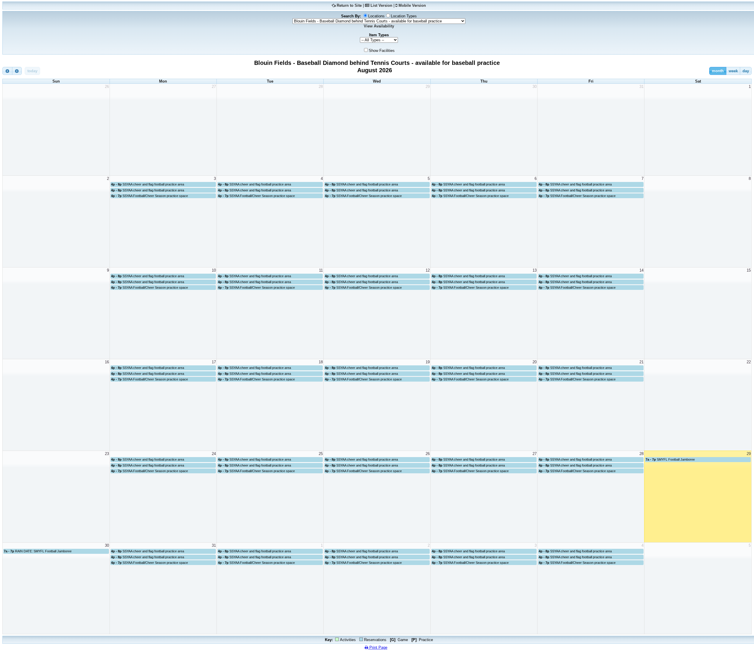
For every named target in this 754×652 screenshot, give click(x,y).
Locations (376, 16)
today (32, 71)
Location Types (404, 16)
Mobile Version (412, 5)
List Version (381, 5)
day (746, 71)
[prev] (7, 71)
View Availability (379, 26)
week (733, 71)
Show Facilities (382, 50)
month (718, 71)
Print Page (377, 647)
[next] (17, 71)
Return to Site (349, 5)
